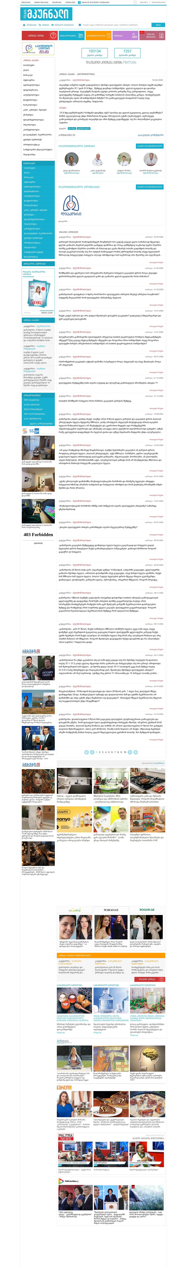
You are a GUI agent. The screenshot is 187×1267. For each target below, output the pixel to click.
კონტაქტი (70, 2)
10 (125, 752)
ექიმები (45, 25)
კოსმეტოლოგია (31, 129)
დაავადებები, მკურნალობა (37, 134)
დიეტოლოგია (30, 100)
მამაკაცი (28, 75)
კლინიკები (31, 25)
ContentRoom (153, 763)
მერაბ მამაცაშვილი (33, 409)
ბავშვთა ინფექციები (34, 347)
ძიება (158, 25)
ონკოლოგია (29, 124)
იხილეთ (156, 262)
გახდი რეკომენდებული (149, 146)
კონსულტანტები (32, 395)
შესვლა (144, 2)
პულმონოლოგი (71, 173)
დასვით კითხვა (147, 979)
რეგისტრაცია (159, 2)
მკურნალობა (43, 326)
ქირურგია (28, 114)
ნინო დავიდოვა (31, 400)
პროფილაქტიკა (31, 144)
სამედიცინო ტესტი (33, 252)
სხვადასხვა (29, 154)
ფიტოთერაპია (30, 90)
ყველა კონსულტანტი (41, 423)
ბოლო (135, 752)
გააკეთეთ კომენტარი (151, 135)
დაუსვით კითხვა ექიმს (111, 63)
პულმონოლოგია (81, 80)
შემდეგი (130, 752)
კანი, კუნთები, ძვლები (35, 109)
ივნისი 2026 (47, 313)
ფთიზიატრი (98, 173)
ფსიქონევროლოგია (33, 119)
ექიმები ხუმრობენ (32, 139)
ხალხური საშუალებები (70, 962)
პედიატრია (29, 80)
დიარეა (72, 128)
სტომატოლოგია (31, 85)
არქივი (27, 313)
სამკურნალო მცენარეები (144, 962)
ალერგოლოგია (31, 95)
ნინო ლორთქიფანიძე (34, 414)
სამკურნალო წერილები (108, 962)
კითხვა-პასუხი (31, 320)
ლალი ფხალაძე (31, 404)
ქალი (26, 70)
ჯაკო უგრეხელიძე (32, 418)
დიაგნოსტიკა (31, 256)
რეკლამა (57, 2)
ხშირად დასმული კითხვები (95, 2)
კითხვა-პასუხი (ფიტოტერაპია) (75, 956)
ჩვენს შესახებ (41, 2)
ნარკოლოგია (30, 105)
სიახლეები (28, 65)
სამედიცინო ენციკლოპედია (37, 149)
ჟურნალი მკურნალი (64, 25)
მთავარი (26, 2)
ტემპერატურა (84, 128)
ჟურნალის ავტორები (35, 264)
